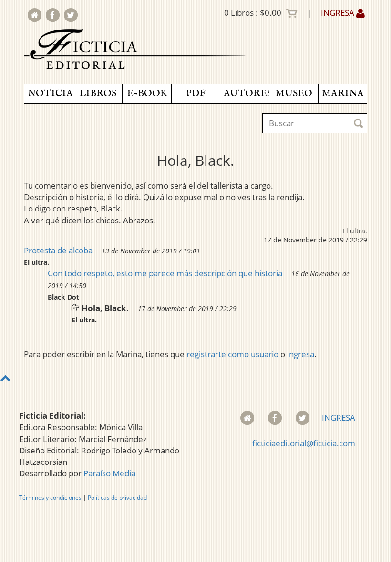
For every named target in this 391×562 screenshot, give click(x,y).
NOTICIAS (50, 94)
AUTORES (246, 94)
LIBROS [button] (97, 94)
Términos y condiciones (50, 497)
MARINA (343, 94)
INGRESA (338, 12)
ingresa (300, 354)
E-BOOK (147, 94)
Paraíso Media (109, 473)
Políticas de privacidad (117, 497)
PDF (196, 94)
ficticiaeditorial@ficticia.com (303, 443)
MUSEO (294, 94)
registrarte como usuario (232, 354)
